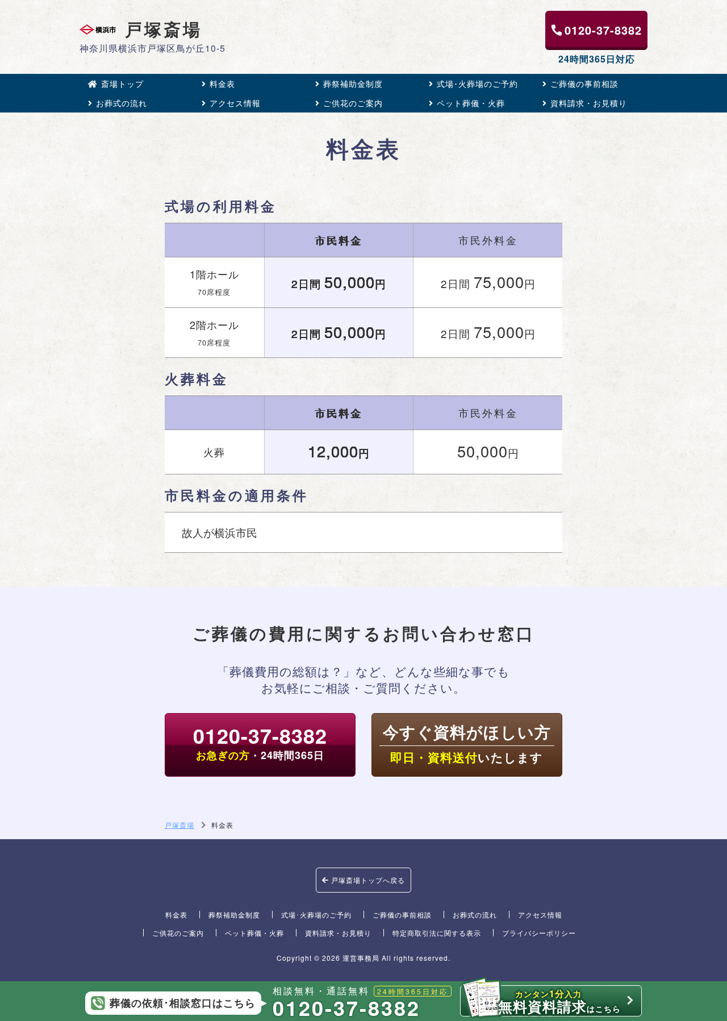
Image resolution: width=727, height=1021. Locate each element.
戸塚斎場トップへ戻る (367, 880)
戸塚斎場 (163, 29)
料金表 (222, 83)
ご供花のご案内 (353, 103)
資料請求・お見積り (588, 103)
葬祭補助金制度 (353, 83)
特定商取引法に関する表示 (436, 932)
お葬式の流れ (121, 103)
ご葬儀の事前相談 (584, 83)
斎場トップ (122, 83)
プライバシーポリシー (539, 932)
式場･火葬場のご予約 (477, 83)
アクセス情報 (235, 103)
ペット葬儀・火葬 (471, 103)
